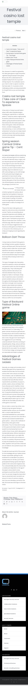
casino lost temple (9, 155)
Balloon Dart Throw (11, 57)
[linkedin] (14, 589)
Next (23, 30)
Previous (18, 30)
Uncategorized (19, 488)
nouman (5, 488)
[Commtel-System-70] (4, 1)
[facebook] (11, 589)
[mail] (16, 589)
